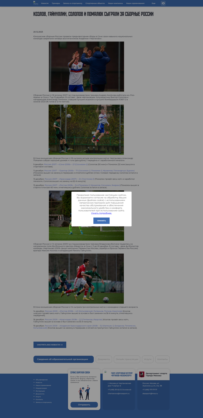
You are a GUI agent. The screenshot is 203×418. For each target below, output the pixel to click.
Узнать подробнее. (101, 213)
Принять (101, 221)
